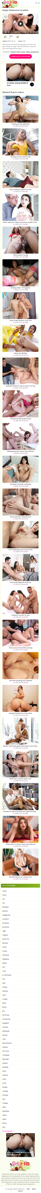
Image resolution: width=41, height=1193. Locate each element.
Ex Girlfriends (6, 975)
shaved (13, 52)
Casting (5, 1091)
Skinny (4, 963)
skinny (18, 52)
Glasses (5, 1075)
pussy (23, 52)
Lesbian (5, 1063)
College (5, 1103)
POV (3, 979)
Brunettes (5, 927)
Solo (3, 1099)
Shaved (5, 911)
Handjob (5, 1067)
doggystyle (35, 52)
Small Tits (5, 939)
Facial (4, 947)
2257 (28, 1189)
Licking (4, 987)
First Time (5, 1051)
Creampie (5, 1055)
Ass (3, 899)
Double (4, 1087)
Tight (4, 931)
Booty (4, 1007)
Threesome (6, 1019)
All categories (7, 1131)
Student (5, 1047)
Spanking (5, 1111)
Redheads (5, 1031)
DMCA (34, 1189)
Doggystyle (6, 915)
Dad (3, 983)
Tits (3, 903)
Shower (5, 1035)
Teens (4, 891)
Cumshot (5, 919)
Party (4, 1071)
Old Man (5, 1095)
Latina (4, 1115)
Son (3, 967)
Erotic (4, 1083)
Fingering (5, 959)
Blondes (5, 943)
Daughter (5, 1023)
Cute (4, 971)
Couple (4, 999)
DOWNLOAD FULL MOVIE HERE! (20, 56)
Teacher (5, 1027)
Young (4, 951)
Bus (3, 1011)
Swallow (5, 991)
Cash (4, 1079)
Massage (5, 1059)
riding (28, 52)
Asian (4, 1119)
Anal (4, 995)
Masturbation (7, 1043)
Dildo (4, 1107)
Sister (4, 1003)
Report (20, 1191)
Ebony (4, 1123)
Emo (3, 1127)
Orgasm (5, 935)
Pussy (4, 895)
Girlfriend (5, 955)
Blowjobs (5, 907)
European (5, 923)
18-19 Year (5, 1015)
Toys (4, 1039)
